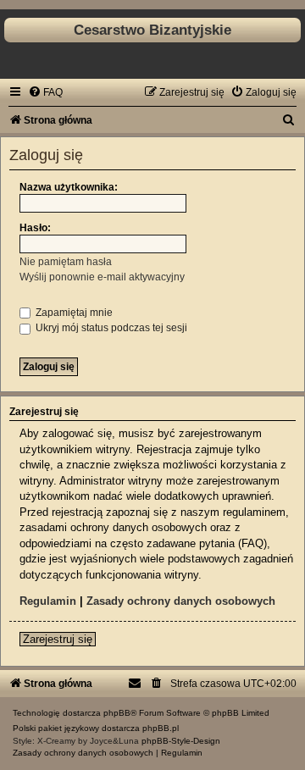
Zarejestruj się (57, 639)
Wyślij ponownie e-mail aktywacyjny (102, 277)
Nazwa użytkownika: (68, 187)
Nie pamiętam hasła (65, 262)
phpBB (116, 712)
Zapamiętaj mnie (73, 313)
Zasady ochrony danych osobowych (180, 601)
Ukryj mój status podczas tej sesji (110, 328)
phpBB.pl (160, 728)
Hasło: (35, 228)
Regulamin (47, 601)
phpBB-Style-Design (180, 740)
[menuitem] (45, 92)
